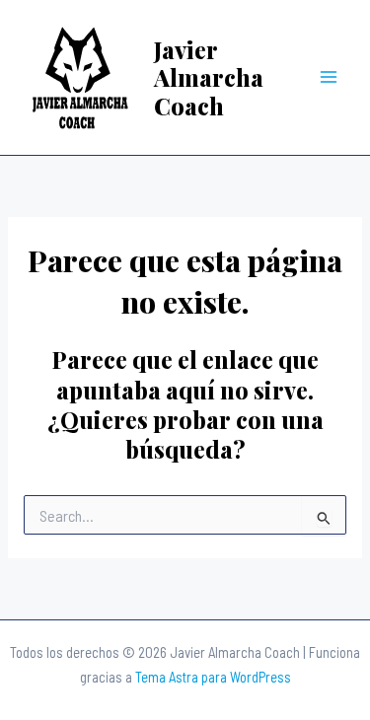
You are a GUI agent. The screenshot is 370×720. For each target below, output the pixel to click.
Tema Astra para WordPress (213, 676)
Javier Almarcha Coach (208, 77)
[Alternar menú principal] (329, 77)
